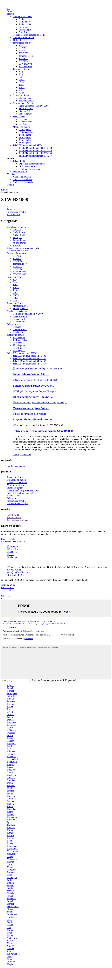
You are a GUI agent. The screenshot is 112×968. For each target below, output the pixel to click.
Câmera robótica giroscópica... (31, 408)
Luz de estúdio (14, 495)
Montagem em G (26, 98)
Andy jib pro (24, 21)
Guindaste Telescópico (23, 37)
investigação (18, 454)
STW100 (23, 45)
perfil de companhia (16, 466)
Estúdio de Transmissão (29, 169)
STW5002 (23, 58)
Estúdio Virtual (20, 171)
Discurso (23, 119)
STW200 (23, 48)
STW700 (23, 50)
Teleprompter (19, 116)
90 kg (21, 92)
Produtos (11, 209)
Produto (10, 14)
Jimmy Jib (23, 27)
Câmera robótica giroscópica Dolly (29, 35)
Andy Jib (23, 19)
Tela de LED (19, 161)
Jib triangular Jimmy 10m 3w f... (33, 396)
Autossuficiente (26, 121)
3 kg (21, 71)
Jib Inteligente (19, 40)
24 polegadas (25, 135)
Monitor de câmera (21, 127)
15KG (21, 79)
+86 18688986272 (15, 575)
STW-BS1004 (25, 64)
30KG (21, 87)
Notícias (11, 174)
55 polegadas (25, 142)
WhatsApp (6, 596)
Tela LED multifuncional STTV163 (35, 153)
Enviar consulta (8, 539)
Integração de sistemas (17, 520)
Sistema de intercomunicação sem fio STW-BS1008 (43, 430)
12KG (21, 77)
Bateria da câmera (21, 95)
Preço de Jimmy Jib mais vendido (33, 419)
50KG (21, 90)
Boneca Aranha (26, 108)
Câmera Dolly (25, 111)
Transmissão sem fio (22, 42)
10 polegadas (25, 129)
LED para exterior (27, 166)
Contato (10, 184)
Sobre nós (11, 11)
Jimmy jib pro (25, 29)
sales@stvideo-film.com (18, 572)
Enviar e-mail (7, 587)
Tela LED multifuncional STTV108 (35, 148)
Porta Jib (23, 32)
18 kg (21, 82)
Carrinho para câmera (23, 103)
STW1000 (23, 53)
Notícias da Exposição (23, 182)
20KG (21, 85)
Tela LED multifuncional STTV (27, 145)
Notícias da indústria (22, 179)
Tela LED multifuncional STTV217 (35, 156)
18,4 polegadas (26, 132)
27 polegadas (25, 137)
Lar (8, 8)
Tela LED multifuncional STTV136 (35, 150)
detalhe (27, 454)
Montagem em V (26, 100)
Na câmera (24, 124)
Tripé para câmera (21, 69)
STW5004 (23, 61)
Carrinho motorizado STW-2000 (34, 106)
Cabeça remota (25, 113)
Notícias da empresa (22, 177)
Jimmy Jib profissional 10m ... (31, 374)
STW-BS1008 (25, 66)
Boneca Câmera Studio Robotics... (33, 385)
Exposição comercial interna (32, 163)
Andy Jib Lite (25, 24)
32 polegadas (25, 140)
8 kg (21, 74)
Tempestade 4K (26, 56)
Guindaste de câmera (22, 16)
